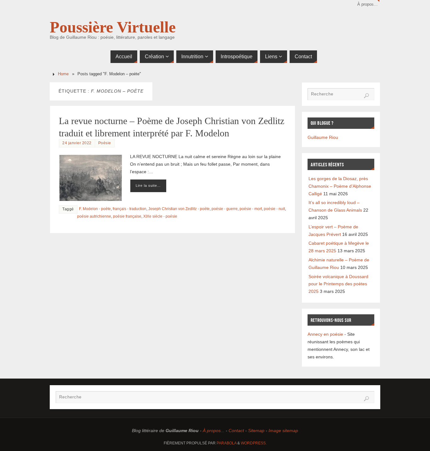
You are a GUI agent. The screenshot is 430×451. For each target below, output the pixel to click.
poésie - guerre (225, 209)
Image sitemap (283, 430)
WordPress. (254, 443)
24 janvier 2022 (77, 143)
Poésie (104, 143)
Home (63, 74)
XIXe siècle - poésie (160, 216)
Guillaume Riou (323, 137)
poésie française (127, 216)
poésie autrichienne (94, 216)
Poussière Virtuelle (113, 27)
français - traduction (129, 209)
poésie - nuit (274, 209)
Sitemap (256, 430)
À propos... (213, 430)
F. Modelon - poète (95, 209)
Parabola (226, 443)
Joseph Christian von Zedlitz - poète (179, 209)
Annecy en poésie (325, 334)
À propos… (367, 4)
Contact (236, 430)
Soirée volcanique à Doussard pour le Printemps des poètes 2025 (338, 284)
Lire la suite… (148, 185)
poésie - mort (251, 209)
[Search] (366, 96)
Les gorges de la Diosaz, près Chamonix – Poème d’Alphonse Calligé (339, 186)
